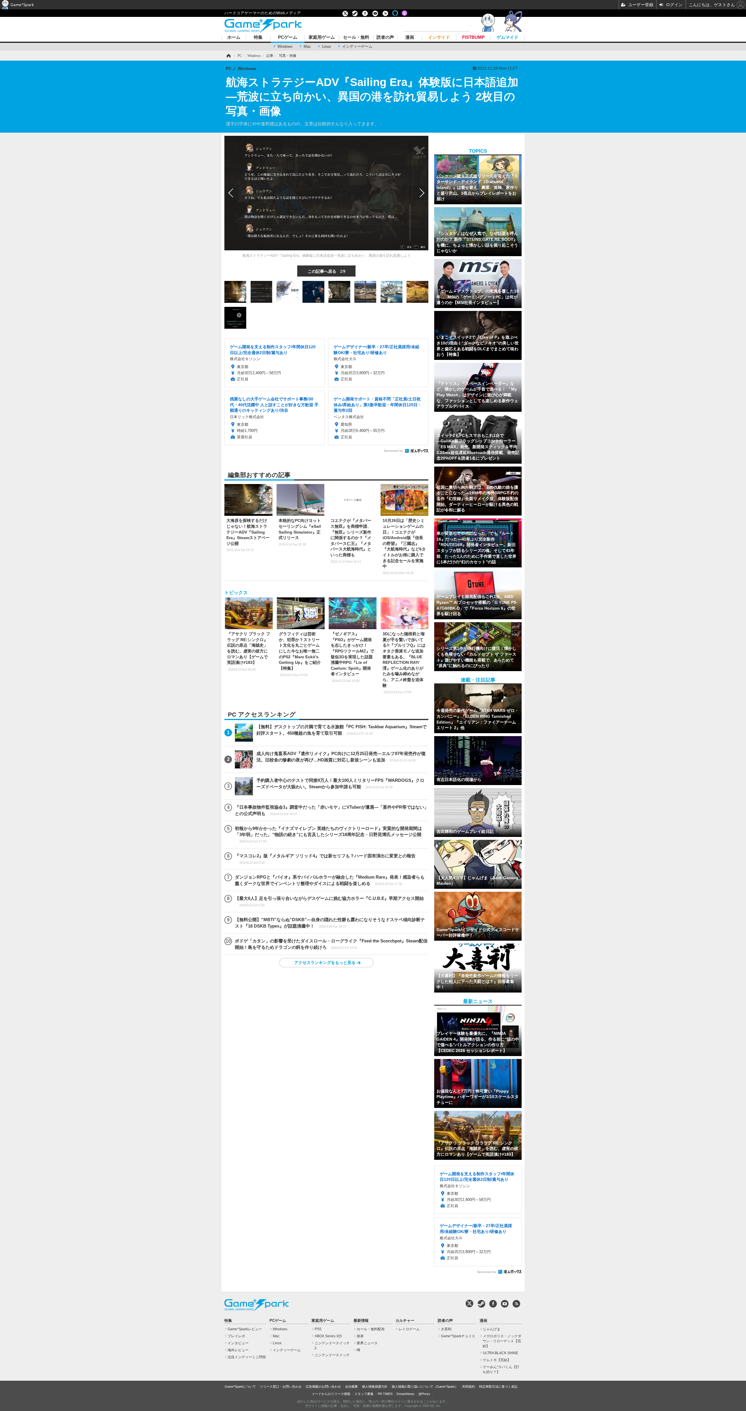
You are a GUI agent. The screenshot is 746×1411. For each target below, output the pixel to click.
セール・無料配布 (371, 1329)
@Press (424, 1394)
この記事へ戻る (326, 271)
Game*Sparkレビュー (245, 1329)
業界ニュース (367, 1343)
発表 (360, 1336)
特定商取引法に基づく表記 (498, 1386)
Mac (307, 46)
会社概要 (351, 1386)
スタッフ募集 (364, 1394)
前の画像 (231, 193)
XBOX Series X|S (328, 1336)
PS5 (318, 1329)
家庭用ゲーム (322, 37)
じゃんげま (491, 1329)
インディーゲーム (357, 46)
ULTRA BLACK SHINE (500, 1353)
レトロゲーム (409, 1329)
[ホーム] (228, 56)
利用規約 (468, 1386)
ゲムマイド (507, 37)
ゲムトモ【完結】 (497, 1360)
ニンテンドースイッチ (332, 1355)
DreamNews (405, 1394)
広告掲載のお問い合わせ (323, 1386)
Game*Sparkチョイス (458, 1336)
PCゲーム (287, 37)
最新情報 (361, 1321)
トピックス (236, 592)
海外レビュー (238, 1350)
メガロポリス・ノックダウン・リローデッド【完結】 (502, 1341)
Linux (326, 46)
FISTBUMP (473, 37)
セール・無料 (356, 37)
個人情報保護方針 (375, 1386)
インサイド (439, 37)
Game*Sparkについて (240, 1386)
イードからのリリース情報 (331, 1394)
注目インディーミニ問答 (247, 1357)
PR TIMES (385, 1394)
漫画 (409, 37)
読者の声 (385, 37)
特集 (258, 37)
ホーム (233, 37)
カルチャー (404, 1321)
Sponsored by (393, 450)
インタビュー (238, 1343)
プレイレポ (236, 1336)
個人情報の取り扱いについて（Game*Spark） (425, 1386)
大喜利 (446, 1329)
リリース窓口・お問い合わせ (281, 1386)
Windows (285, 46)
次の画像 (421, 193)
